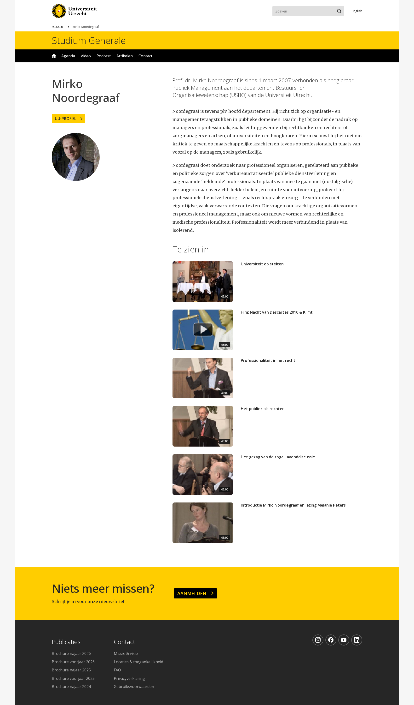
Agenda (68, 56)
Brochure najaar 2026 (71, 653)
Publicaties (66, 642)
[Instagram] (317, 639)
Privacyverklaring (129, 678)
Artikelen (124, 56)
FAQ (117, 670)
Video (86, 56)
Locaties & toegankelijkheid (138, 661)
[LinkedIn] (356, 639)
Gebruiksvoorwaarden (134, 686)
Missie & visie (126, 653)
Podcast (104, 56)
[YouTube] (343, 639)
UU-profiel (65, 118)
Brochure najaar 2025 (71, 670)
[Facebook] (330, 639)
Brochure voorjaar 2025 (73, 678)
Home (53, 56)
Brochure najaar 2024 (71, 686)
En (356, 11)
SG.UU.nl (57, 27)
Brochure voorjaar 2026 (73, 661)
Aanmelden (191, 593)
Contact (145, 56)
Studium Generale (89, 40)
